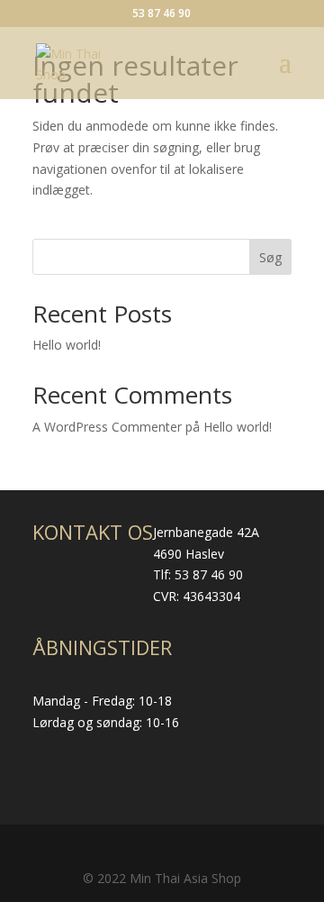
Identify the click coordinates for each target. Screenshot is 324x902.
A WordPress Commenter (107, 426)
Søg (270, 257)
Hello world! (66, 344)
